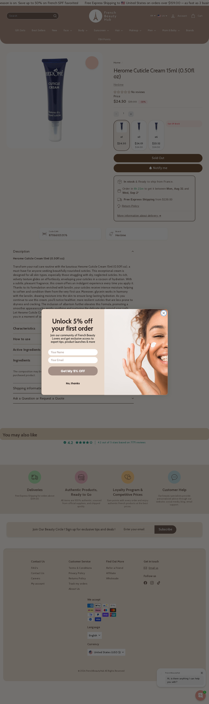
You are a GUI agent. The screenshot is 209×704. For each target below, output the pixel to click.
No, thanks (73, 383)
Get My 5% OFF (73, 371)
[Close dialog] (164, 313)
